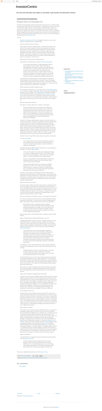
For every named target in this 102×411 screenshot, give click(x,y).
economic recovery (30, 357)
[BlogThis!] (37, 356)
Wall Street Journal (29, 338)
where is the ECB (46, 323)
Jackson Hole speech (25, 228)
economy (36, 357)
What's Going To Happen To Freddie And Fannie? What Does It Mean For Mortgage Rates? (74, 78)
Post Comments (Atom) (28, 395)
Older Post (57, 393)
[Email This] (36, 356)
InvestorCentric (26, 6)
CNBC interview (34, 149)
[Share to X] (39, 356)
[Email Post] (33, 355)
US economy (44, 357)
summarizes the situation (46, 62)
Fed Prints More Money (70, 83)
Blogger (56, 407)
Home (39, 393)
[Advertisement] (38, 380)
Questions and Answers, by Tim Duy (28, 40)
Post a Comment (22, 366)
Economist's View (43, 352)
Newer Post (19, 393)
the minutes (28, 138)
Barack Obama (23, 357)
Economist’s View (31, 35)
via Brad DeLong (40, 92)
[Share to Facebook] (40, 356)
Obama (40, 357)
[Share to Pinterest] (42, 356)
